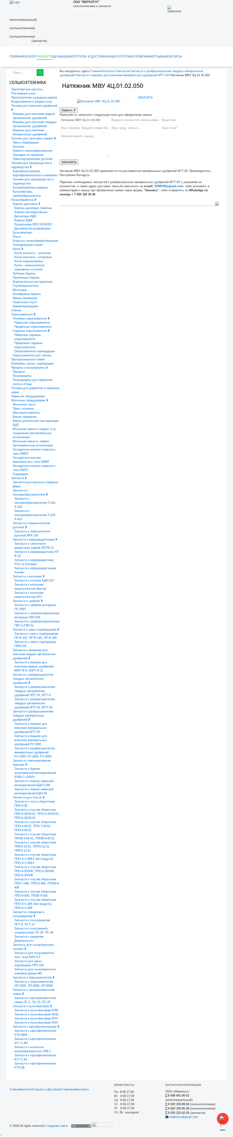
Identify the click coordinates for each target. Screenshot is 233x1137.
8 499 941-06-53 (20, 15)
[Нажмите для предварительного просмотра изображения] (98, 101)
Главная (16, 56)
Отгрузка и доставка (89, 56)
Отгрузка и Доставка (46, 1089)
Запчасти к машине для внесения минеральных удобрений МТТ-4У (122, 75)
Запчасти (45, 56)
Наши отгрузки (119, 56)
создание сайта (57, 1125)
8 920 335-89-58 (20, 23)
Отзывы (159, 56)
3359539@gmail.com (168, 186)
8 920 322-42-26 (20, 41)
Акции (67, 56)
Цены (57, 56)
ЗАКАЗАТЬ (145, 97)
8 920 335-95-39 (20, 32)
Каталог (30, 56)
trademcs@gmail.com (183, 1117)
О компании (142, 56)
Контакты (174, 56)
